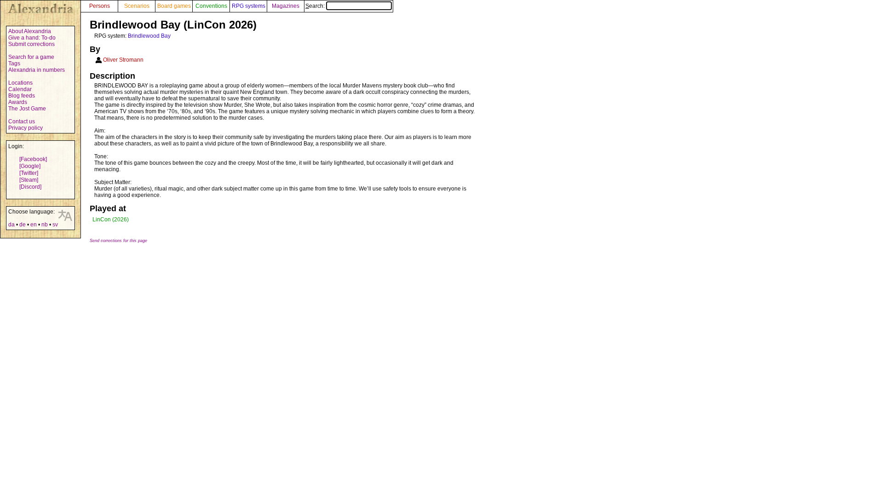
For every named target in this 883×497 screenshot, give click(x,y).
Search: (315, 6)
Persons (99, 6)
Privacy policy (25, 128)
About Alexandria (29, 31)
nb (44, 224)
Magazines (285, 6)
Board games (174, 6)
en (33, 224)
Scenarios (136, 6)
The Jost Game (27, 108)
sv (55, 224)
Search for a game (31, 57)
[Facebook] (33, 159)
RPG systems (248, 6)
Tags (14, 63)
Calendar (20, 89)
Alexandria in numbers (36, 70)
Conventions (211, 6)
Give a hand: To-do (32, 38)
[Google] (29, 166)
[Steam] (28, 180)
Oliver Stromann (123, 60)
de (22, 224)
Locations (20, 83)
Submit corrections (31, 44)
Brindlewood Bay (149, 36)
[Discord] (30, 187)
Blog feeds (21, 95)
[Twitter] (28, 173)
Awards (17, 102)
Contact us (21, 121)
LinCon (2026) (110, 219)
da (11, 224)
